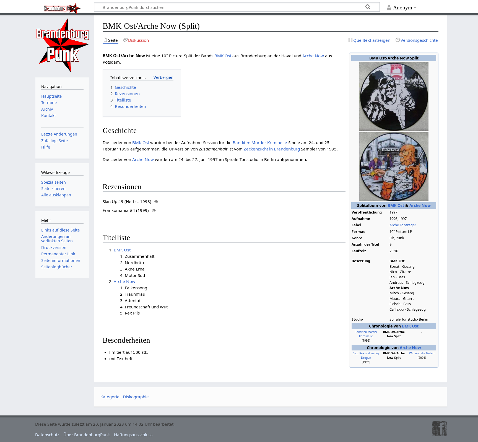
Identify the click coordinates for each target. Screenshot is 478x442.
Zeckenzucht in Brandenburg (272, 149)
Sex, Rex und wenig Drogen (366, 355)
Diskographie (136, 396)
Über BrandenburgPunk (86, 434)
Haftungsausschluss (133, 434)
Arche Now (420, 205)
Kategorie (109, 396)
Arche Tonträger (402, 224)
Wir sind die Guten (421, 353)
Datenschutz (47, 434)
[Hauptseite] (62, 45)
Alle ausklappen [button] (56, 194)
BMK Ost (396, 205)
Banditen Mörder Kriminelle (366, 334)
